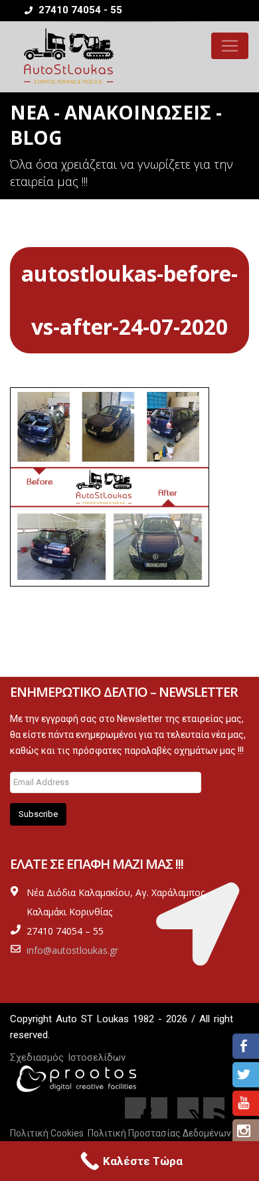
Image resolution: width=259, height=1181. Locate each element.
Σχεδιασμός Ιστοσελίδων (68, 1057)
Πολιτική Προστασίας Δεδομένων (159, 1133)
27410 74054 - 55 (79, 10)
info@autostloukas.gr (72, 950)
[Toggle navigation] (229, 46)
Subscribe (38, 814)
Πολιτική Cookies (47, 1133)
